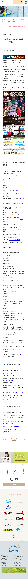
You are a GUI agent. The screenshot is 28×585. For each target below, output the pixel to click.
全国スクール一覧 (18, 555)
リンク (16, 561)
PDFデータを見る (7, 178)
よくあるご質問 (5, 562)
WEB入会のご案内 (5, 556)
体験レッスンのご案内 (19, 559)
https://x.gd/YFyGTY (12, 237)
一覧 (14, 439)
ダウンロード (10, 373)
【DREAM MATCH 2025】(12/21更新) (12, 20)
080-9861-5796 (18, 354)
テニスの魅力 (17, 558)
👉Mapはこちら (18, 190)
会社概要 (4, 563)
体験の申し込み (5, 558)
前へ (6, 439)
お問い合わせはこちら (14, 484)
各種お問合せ (4, 559)
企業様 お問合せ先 (18, 565)
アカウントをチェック (19, 385)
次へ (22, 439)
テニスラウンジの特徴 (19, 556)
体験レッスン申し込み (10, 429)
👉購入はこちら (16, 214)
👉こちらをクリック (15, 227)
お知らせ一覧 (17, 562)
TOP (3, 555)
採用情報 (4, 565)
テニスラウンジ (5, 19)
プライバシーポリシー (19, 563)
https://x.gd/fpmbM (8, 247)
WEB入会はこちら (9, 432)
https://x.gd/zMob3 (14, 240)
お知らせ (14, 19)
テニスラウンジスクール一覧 (11, 426)
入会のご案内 (4, 561)
